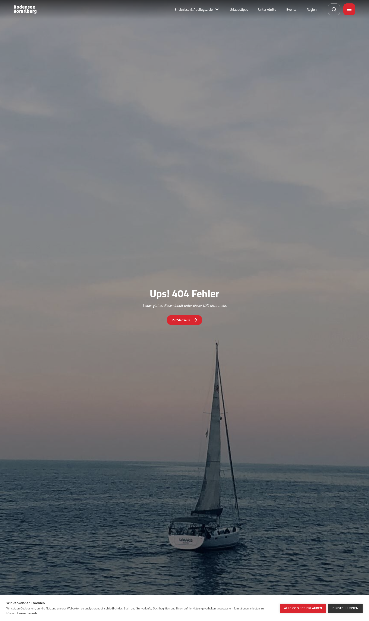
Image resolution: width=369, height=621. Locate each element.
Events (291, 9)
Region (312, 9)
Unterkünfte (267, 9)
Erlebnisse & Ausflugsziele (193, 9)
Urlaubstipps (239, 9)
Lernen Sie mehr (27, 613)
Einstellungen (345, 608)
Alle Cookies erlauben (303, 608)
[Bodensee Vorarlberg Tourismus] (25, 9)
